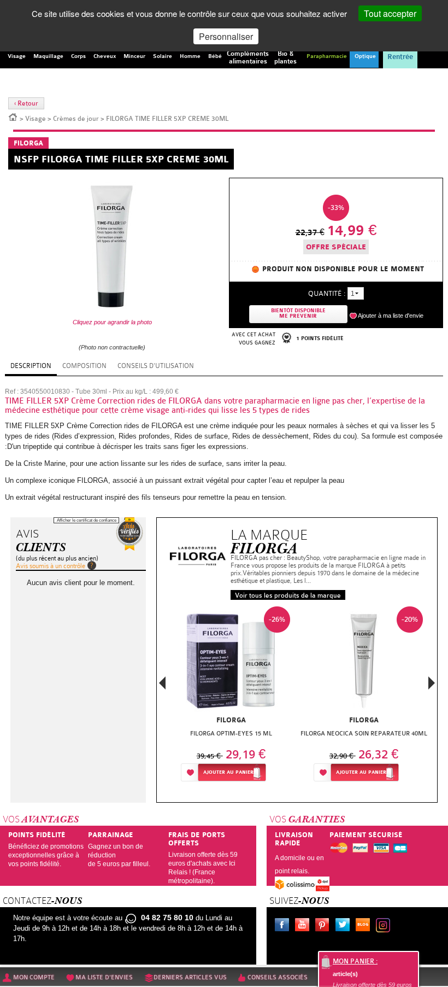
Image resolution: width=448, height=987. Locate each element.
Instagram (385, 926)
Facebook (284, 926)
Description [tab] (30, 366)
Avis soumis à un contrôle (50, 566)
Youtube (304, 926)
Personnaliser (226, 36)
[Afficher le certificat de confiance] (129, 534)
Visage (35, 118)
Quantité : (326, 293)
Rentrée (400, 56)
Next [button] (431, 683)
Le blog (365, 926)
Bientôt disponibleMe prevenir (298, 313)
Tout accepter (390, 13)
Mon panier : (355, 961)
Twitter (344, 926)
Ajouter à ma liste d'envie (390, 315)
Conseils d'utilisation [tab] (155, 366)
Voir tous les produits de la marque (288, 595)
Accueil (13, 116)
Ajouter (228, 772)
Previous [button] (162, 686)
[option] (230, 697)
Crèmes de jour (76, 118)
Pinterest (324, 926)
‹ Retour (26, 103)
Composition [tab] (84, 366)
